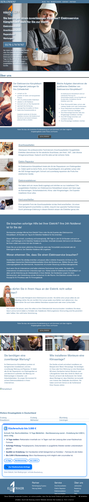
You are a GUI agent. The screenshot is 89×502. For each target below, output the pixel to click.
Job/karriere (78, 486)
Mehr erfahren (69, 500)
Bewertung (77, 488)
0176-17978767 (8, 2)
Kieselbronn (4, 420)
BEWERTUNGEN (56, 2)
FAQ (48, 2)
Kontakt (76, 491)
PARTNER (73, 2)
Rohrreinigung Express (39, 486)
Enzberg (3, 417)
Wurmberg (63, 417)
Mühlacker (34, 420)
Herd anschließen (59, 494)
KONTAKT (65, 2)
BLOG (44, 2)
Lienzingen (63, 420)
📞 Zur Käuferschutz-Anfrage (18, 467)
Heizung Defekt (37, 488)
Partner (35, 482)
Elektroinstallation (60, 491)
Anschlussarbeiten (60, 486)
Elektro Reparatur (59, 488)
